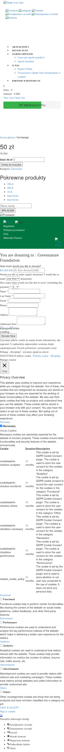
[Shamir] (58, 242)
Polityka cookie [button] (40, 356)
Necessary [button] (5, 422)
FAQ (5, 234)
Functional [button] (5, 595)
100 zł (10, 184)
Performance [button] (6, 618)
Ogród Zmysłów (22, 54)
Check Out (19, 98)
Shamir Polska (25, 69)
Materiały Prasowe (12, 238)
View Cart (8, 98)
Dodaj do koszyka (11, 164)
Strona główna (7, 137)
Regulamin (8, 226)
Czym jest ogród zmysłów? (31, 57)
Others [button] (3, 688)
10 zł (9, 192)
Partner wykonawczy (26, 81)
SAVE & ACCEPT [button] (9, 707)
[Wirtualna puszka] (32, 33)
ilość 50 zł (6, 159)
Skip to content (7, 711)
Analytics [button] (4, 641)
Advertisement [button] (7, 664)
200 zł (10, 188)
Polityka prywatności (14, 230)
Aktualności (20, 47)
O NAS (15, 65)
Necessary (9, 426)
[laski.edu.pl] (9, 222)
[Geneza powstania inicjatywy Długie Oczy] (13, 2)
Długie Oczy (20, 50)
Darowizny (16, 169)
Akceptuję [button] (55, 356)
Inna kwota (12, 196)
